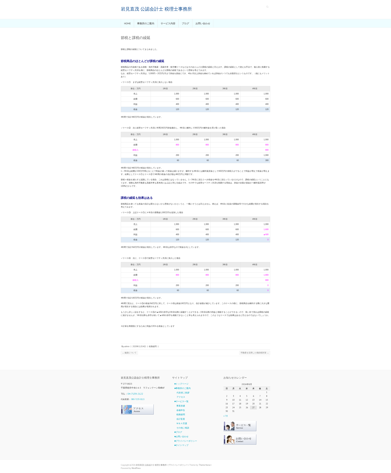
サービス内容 (168, 23)
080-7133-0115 (137, 399)
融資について (129, 352)
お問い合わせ (203, 23)
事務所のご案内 (145, 23)
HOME (127, 23)
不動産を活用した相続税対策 (255, 352)
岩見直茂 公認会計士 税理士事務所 (156, 9)
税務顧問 (153, 346)
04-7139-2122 (135, 393)
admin (127, 346)
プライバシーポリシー (178, 465)
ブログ (185, 23)
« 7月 (225, 416)
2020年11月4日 (139, 346)
